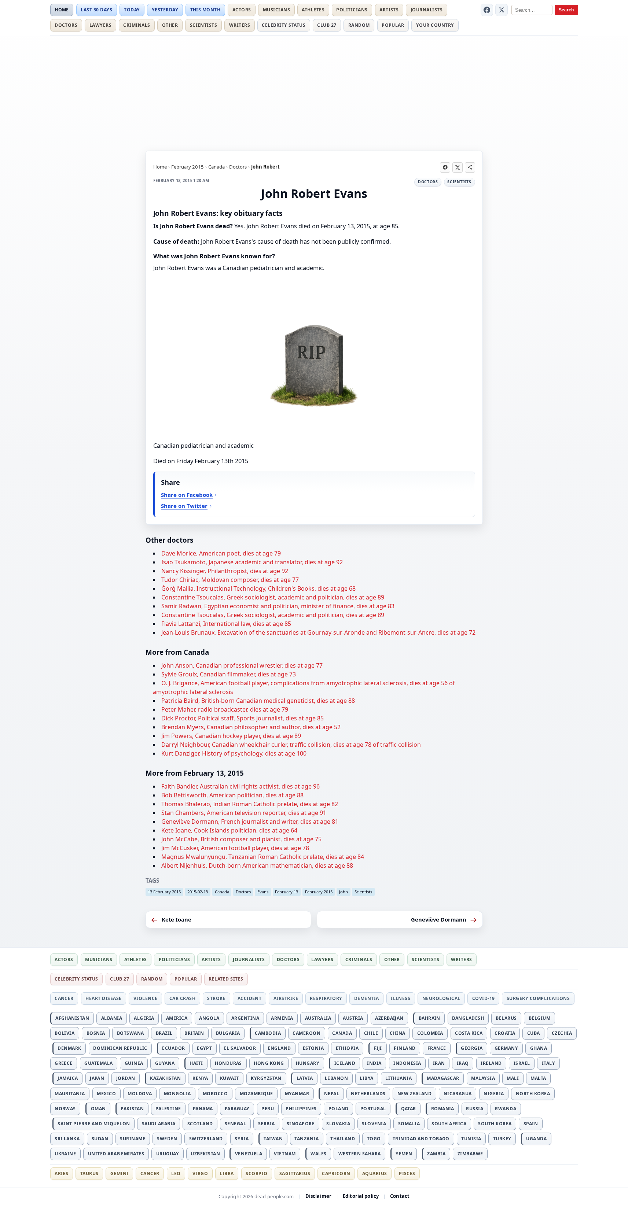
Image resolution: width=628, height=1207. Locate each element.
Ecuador (173, 1048)
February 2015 (187, 166)
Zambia (436, 1154)
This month (205, 10)
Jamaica (68, 1078)
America (176, 1018)
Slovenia (374, 1124)
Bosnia (96, 1033)
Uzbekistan (205, 1154)
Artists (389, 10)
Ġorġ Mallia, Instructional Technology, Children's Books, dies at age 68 (258, 588)
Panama (203, 1109)
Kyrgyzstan (266, 1078)
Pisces (407, 1173)
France (436, 1048)
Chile (371, 1033)
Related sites (226, 979)
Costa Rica (469, 1033)
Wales (318, 1154)
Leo (175, 1173)
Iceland (344, 1063)
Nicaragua (458, 1093)
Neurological (441, 998)
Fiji (378, 1048)
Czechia (562, 1033)
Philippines (301, 1109)
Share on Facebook (187, 494)
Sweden (167, 1139)
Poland (338, 1109)
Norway (65, 1109)
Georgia (471, 1048)
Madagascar (443, 1078)
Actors (241, 10)
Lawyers (100, 25)
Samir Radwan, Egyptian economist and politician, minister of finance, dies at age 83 (277, 606)
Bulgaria (228, 1033)
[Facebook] (487, 10)
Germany (506, 1048)
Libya (366, 1078)
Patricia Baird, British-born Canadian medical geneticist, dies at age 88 (258, 701)
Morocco (215, 1093)
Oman (98, 1109)
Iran (439, 1063)
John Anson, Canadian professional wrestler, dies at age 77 (242, 665)
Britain (194, 1033)
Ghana (538, 1048)
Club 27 (326, 25)
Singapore (301, 1124)
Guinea (134, 1063)
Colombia (430, 1033)
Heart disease (103, 998)
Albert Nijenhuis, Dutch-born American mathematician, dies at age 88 (257, 865)
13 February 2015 (164, 891)
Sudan (100, 1139)
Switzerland (206, 1139)
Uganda (536, 1139)
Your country (435, 25)
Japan (97, 1078)
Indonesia (407, 1063)
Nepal (331, 1093)
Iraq (463, 1063)
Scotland (200, 1124)
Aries (61, 1173)
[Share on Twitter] (457, 167)
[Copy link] (470, 167)
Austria (353, 1018)
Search (566, 9)
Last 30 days (96, 10)
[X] (501, 10)
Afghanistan (72, 1018)
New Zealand (414, 1093)
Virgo (200, 1173)
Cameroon (306, 1033)
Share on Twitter (184, 505)
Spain (531, 1124)
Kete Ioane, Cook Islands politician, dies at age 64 (229, 830)
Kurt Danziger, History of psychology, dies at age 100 (233, 753)
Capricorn (336, 1173)
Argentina (245, 1018)
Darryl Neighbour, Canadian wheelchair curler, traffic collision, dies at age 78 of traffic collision (291, 745)
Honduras (228, 1063)
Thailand (342, 1139)
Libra (227, 1173)
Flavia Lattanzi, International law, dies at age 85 (226, 624)
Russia (474, 1109)
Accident (250, 998)
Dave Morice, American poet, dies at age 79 (221, 553)
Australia (318, 1018)
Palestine (168, 1109)
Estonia (313, 1048)
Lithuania (398, 1078)
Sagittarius (294, 1173)
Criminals (136, 25)
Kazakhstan (165, 1078)
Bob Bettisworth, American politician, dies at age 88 (232, 795)
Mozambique (256, 1093)
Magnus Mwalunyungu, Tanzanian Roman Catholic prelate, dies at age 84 (262, 857)
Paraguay (237, 1109)
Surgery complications (538, 998)
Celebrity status (283, 25)
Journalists (426, 10)
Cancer (64, 998)
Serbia (266, 1124)
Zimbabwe (470, 1154)
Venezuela (248, 1154)
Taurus (89, 1173)
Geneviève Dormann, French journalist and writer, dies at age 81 (249, 821)
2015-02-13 (197, 891)
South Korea (494, 1124)
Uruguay (167, 1154)
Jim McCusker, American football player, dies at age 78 (235, 848)
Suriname (132, 1139)
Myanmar (297, 1093)
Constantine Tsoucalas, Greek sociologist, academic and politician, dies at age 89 (272, 597)
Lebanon (336, 1078)
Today (132, 10)
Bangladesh (468, 1018)
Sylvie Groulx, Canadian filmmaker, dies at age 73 (228, 674)
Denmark (69, 1048)
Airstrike (285, 998)
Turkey (502, 1139)
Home (62, 10)
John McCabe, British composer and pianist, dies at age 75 (241, 839)
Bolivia (64, 1033)
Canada (216, 166)
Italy (548, 1063)
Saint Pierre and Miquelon (94, 1124)
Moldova (140, 1093)
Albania (111, 1018)
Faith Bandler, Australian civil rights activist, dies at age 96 (240, 786)
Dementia (366, 998)
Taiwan (273, 1139)
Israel (522, 1063)
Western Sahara (359, 1154)
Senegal (235, 1124)
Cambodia (268, 1033)
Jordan (125, 1078)
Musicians (276, 10)
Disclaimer (318, 1196)
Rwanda (505, 1109)
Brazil (164, 1033)
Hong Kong (269, 1063)
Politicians (351, 10)
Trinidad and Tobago (421, 1139)
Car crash (182, 998)
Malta (538, 1078)
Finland (404, 1048)
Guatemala (98, 1063)
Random (359, 25)
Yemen (404, 1154)
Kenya (200, 1078)
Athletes (313, 10)
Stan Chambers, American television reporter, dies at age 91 (243, 813)
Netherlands (368, 1093)
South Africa (448, 1124)
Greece (64, 1063)
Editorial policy (361, 1196)
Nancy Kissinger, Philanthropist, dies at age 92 (224, 571)
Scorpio (256, 1173)
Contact (400, 1196)
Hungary (307, 1063)
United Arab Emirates (116, 1154)
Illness (400, 998)
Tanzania (306, 1139)
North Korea (533, 1093)
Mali (513, 1078)
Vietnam (284, 1154)
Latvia (305, 1078)
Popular (393, 25)
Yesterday (165, 10)
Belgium (539, 1018)
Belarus (506, 1018)
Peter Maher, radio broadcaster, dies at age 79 (224, 709)
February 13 (286, 891)
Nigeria (494, 1093)
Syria (242, 1139)
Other (170, 25)
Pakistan (132, 1109)
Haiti (196, 1063)
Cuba (533, 1033)
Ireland (491, 1063)
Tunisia (471, 1139)
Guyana (165, 1063)
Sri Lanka (67, 1139)
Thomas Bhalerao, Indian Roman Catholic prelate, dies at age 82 (249, 804)
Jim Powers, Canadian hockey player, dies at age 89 (231, 736)
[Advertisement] (314, 92)
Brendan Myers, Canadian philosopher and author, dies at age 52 (251, 727)
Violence (145, 998)
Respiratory (326, 998)
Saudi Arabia (159, 1124)
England (279, 1048)
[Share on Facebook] (445, 167)
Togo (374, 1139)
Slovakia (338, 1124)
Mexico (106, 1093)
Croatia (505, 1033)
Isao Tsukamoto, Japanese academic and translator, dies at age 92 (252, 562)
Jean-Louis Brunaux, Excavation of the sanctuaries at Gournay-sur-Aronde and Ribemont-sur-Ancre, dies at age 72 (318, 632)
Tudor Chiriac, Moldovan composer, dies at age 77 (230, 580)
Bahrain (429, 1018)
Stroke (216, 998)
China (397, 1033)
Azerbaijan (389, 1018)
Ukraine (65, 1154)
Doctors (66, 25)
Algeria (144, 1018)
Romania (442, 1109)
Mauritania (70, 1093)
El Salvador (240, 1048)
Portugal (373, 1109)
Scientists (203, 25)
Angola (209, 1018)
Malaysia (483, 1078)
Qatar (408, 1109)
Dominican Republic (120, 1048)
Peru (267, 1109)
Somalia (409, 1124)
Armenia (282, 1018)
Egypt (204, 1048)
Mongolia (177, 1093)
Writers (239, 25)
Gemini (119, 1173)
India (374, 1063)
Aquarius (374, 1173)
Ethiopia (347, 1048)
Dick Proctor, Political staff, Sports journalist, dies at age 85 (242, 718)
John (343, 891)
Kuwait (229, 1078)
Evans (262, 891)
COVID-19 (483, 998)
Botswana (130, 1033)
